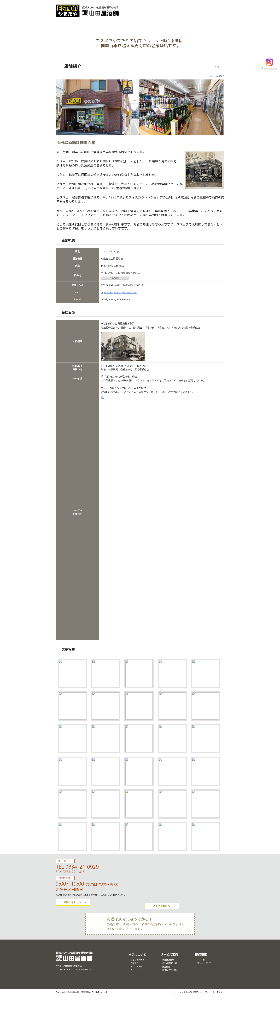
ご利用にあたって (195, 992)
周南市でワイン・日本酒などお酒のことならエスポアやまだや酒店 (87, 11)
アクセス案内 (210, 25)
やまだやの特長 (98, 25)
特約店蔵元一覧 (169, 963)
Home (212, 76)
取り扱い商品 (126, 25)
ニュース (201, 960)
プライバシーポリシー (214, 992)
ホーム (70, 25)
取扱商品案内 (168, 960)
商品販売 (154, 25)
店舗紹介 (182, 25)
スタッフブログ (204, 963)
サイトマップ (179, 992)
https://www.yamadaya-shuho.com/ (119, 292)
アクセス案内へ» (114, 278)
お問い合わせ (136, 969)
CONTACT (213, 6)
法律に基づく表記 (170, 969)
